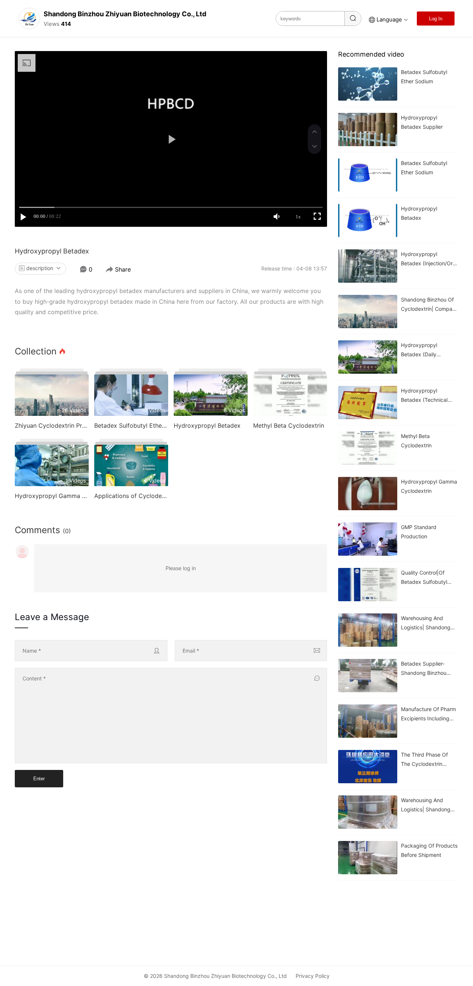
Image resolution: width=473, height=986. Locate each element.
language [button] (389, 19)
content (34, 678)
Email (191, 650)
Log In (435, 18)
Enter (39, 778)
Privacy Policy (313, 976)
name (32, 650)
